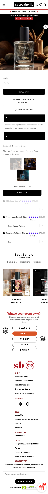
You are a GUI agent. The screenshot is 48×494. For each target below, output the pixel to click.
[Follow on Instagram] (20, 404)
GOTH (24, 344)
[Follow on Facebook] (27, 404)
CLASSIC (25, 328)
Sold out (24, 92)
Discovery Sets (21, 376)
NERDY (24, 333)
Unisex (37, 262)
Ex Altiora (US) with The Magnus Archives (23, 233)
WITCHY (25, 339)
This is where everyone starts (24, 16)
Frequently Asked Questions (27, 444)
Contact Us (19, 436)
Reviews (18, 428)
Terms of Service (22, 452)
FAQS (17, 440)
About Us (19, 415)
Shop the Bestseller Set (24, 19)
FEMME (24, 350)
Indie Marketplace (22, 385)
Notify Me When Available (24, 101)
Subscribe (25, 481)
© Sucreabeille (15, 487)
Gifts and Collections (24, 381)
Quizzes (18, 423)
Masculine (25, 262)
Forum (17, 448)
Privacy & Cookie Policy (25, 456)
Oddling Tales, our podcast (26, 419)
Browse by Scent (22, 389)
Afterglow (16, 299)
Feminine (12, 262)
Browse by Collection (24, 393)
